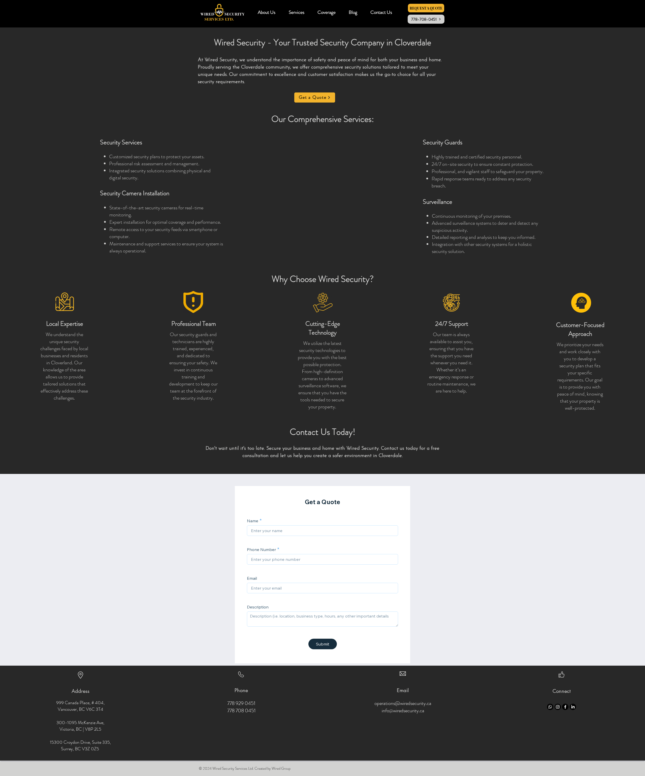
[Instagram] (558, 707)
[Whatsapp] (550, 707)
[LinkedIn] (573, 707)
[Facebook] (565, 707)
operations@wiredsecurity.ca (402, 703)
